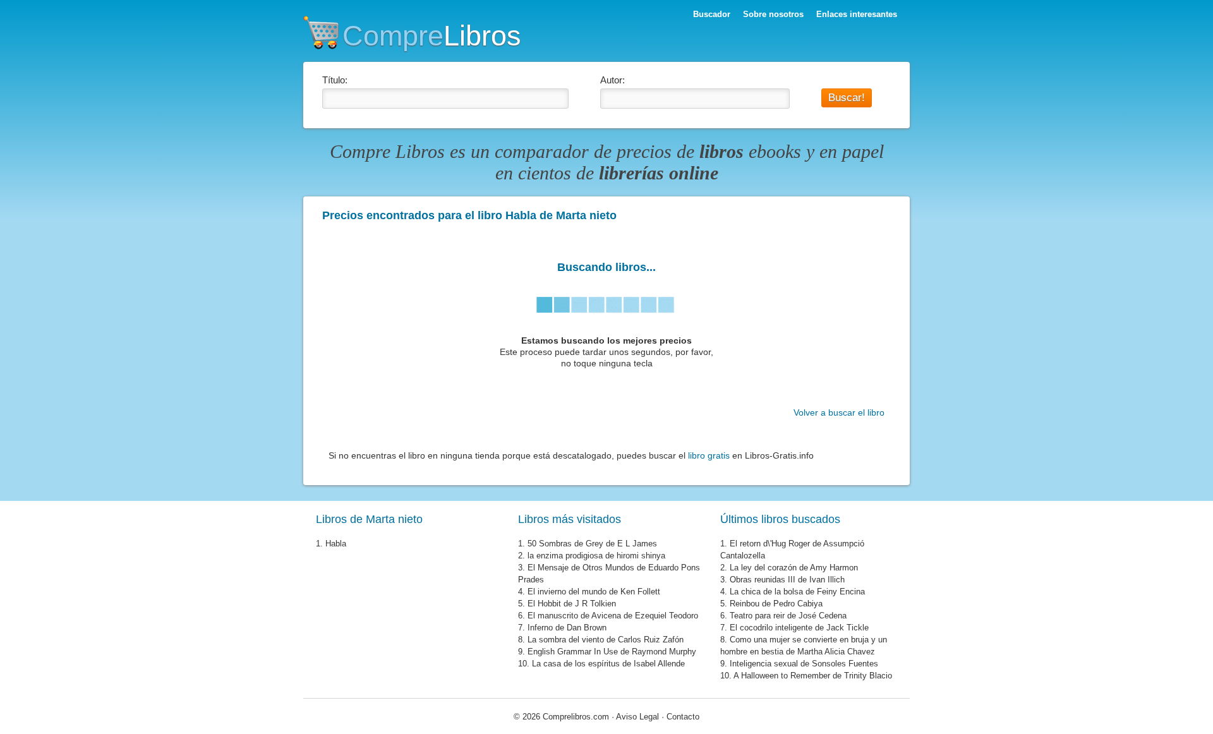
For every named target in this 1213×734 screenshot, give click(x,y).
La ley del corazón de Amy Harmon (794, 567)
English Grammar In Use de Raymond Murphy (612, 651)
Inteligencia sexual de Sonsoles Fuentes (804, 663)
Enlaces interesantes (856, 14)
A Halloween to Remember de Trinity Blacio (812, 675)
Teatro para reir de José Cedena (788, 615)
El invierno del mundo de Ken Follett (594, 591)
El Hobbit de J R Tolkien (572, 603)
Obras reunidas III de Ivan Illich (787, 579)
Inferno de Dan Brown (567, 627)
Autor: (612, 80)
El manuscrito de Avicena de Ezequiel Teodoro (613, 615)
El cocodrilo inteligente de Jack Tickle (799, 627)
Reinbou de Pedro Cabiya (776, 603)
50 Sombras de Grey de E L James (592, 543)
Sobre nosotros (773, 14)
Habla (335, 543)
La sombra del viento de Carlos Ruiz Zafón (606, 639)
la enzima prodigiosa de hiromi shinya (596, 555)
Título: (334, 80)
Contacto (683, 716)
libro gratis (709, 455)
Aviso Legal (637, 716)
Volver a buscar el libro (839, 412)
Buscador (711, 14)
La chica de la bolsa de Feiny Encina (797, 591)
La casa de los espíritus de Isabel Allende (608, 663)
